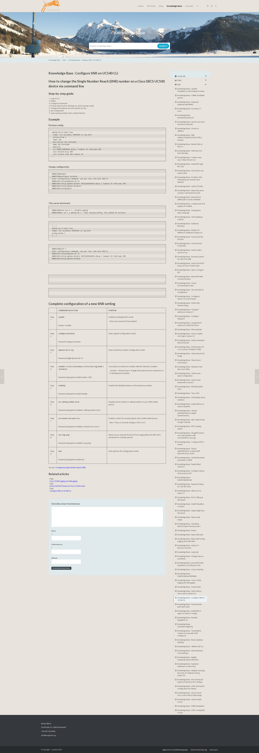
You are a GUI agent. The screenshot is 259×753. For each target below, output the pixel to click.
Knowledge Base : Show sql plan (189, 329)
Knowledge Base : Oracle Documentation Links (186, 284)
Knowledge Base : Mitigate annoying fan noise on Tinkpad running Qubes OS (191, 673)
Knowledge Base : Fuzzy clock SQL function (190, 238)
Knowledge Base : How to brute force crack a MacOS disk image (189, 694)
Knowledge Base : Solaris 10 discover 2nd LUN (188, 546)
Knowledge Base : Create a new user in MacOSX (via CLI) (189, 158)
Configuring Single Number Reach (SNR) (71, 467)
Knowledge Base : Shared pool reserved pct (189, 361)
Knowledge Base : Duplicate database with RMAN (188, 103)
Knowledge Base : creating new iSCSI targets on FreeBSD (191, 205)
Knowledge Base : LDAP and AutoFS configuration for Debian (190, 687)
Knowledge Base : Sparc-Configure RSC (190, 271)
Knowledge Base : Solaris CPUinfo (190, 186)
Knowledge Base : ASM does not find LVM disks (189, 152)
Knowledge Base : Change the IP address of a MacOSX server (189, 324)
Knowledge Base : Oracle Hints (189, 587)
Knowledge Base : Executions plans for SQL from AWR (190, 258)
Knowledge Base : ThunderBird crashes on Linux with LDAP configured (189, 633)
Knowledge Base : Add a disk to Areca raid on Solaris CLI (189, 592)
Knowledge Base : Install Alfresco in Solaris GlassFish (190, 405)
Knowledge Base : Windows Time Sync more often (189, 368)
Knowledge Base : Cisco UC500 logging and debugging (189, 581)
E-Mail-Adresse (56, 546)
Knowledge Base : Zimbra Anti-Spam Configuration (189, 374)
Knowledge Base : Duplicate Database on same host (188, 665)
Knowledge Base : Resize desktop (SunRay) (190, 641)
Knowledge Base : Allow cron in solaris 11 (189, 492)
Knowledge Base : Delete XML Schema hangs (188, 304)
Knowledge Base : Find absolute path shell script (189, 605)
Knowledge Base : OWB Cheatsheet (190, 706)
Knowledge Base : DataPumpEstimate (184, 478)
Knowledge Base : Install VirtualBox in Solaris (190, 505)
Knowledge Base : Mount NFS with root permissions (190, 277)
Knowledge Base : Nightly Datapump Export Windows (187, 658)
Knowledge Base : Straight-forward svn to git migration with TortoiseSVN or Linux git (190, 435)
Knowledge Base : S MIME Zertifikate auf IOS (191, 96)
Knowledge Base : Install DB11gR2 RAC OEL (190, 165)
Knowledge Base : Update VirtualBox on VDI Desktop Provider (191, 90)
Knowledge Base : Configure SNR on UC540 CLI (85, 60)
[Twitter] (208, 6)
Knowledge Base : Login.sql (187, 552)
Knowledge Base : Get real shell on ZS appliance (190, 291)
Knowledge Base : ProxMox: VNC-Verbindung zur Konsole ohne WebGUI (190, 179)
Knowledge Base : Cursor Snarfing (190, 569)
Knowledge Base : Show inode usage (188, 518)
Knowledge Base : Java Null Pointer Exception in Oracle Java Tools (190, 564)
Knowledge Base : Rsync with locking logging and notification (191, 540)
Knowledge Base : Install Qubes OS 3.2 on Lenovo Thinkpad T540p (190, 348)
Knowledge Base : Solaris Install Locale (189, 700)
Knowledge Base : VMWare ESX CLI (190, 646)
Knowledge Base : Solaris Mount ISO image (191, 354)
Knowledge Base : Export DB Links (190, 535)
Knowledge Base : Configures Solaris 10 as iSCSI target (188, 297)
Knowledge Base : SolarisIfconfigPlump (185, 625)
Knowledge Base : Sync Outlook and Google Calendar (191, 421)
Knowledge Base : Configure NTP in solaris (190, 443)
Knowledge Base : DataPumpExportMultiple (187, 575)
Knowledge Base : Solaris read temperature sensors (188, 381)
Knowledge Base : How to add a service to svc (189, 251)
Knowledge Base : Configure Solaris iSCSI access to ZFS (190, 472)
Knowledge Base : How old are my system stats (190, 172)
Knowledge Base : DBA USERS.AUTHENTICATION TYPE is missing (189, 137)
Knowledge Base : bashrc (187, 530)
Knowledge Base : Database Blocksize (188, 224)
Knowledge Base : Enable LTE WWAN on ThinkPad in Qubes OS (189, 231)
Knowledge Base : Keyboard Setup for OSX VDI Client (190, 485)
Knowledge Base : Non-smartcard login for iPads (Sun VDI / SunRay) (190, 680)
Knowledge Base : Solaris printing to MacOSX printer (191, 341)
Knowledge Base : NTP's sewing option (189, 427)
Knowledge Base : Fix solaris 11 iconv (189, 110)
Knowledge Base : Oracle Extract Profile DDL (189, 244)
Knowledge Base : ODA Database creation (190, 218)
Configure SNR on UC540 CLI (60, 491)
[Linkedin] (212, 6)
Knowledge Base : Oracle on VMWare (188, 129)
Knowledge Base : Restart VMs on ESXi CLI (190, 145)
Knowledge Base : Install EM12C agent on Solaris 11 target (189, 612)
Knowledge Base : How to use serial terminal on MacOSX (191, 123)
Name (53, 533)
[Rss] (216, 6)
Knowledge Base (54, 60)
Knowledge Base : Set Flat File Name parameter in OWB (191, 459)
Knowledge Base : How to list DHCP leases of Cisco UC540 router (190, 264)
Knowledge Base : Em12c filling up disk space (190, 498)
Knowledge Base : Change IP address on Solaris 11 (188, 310)
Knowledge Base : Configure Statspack (188, 317)
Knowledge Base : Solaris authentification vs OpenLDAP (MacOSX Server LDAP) (188, 451)
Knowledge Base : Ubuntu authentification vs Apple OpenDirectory (187, 413)
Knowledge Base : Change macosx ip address (190, 557)
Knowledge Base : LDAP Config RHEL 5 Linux (191, 711)
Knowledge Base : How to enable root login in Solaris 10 (189, 335)
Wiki (64, 60)
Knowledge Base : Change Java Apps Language (189, 211)
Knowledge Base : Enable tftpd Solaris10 (189, 465)
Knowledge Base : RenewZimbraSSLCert (185, 116)
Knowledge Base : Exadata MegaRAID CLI (187, 618)
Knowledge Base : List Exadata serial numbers (191, 398)
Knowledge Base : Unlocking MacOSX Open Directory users (188, 525)
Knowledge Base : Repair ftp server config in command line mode (190, 191)
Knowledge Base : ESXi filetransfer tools (190, 387)
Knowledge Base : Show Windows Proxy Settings (190, 652)
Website (54, 558)
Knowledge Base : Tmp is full (188, 393)
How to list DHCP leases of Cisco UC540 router (67, 486)
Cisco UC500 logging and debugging (63, 481)
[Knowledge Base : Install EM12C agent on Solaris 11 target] (2, 376)
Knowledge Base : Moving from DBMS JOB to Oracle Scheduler (189, 198)
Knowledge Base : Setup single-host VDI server (190, 511)
